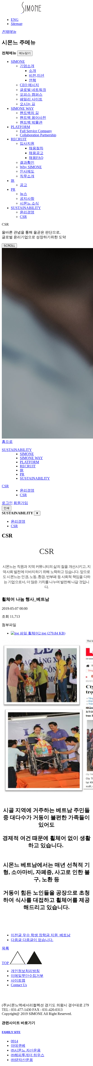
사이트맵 (18, 980)
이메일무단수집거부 (27, 976)
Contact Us (19, 985)
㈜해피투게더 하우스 (27, 1055)
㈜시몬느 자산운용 (26, 1050)
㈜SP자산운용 (22, 1060)
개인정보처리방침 (25, 971)
